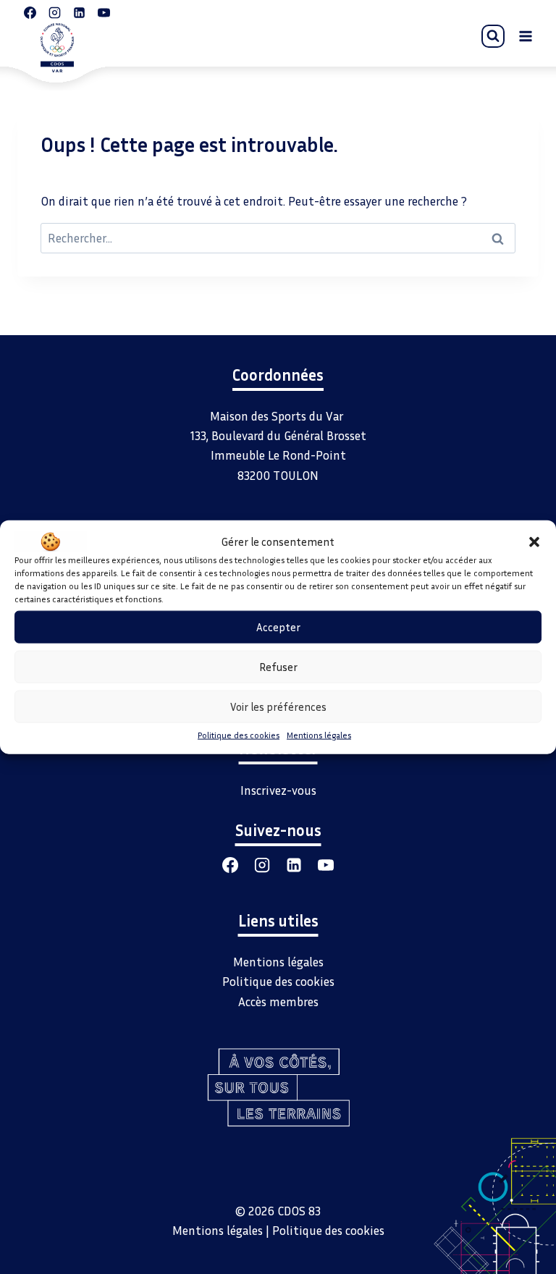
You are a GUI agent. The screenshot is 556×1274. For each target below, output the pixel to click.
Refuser (278, 666)
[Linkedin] (294, 865)
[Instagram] (262, 865)
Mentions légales (319, 734)
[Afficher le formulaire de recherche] (493, 36)
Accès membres (278, 1001)
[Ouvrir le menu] (525, 36)
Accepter (278, 626)
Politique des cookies (238, 734)
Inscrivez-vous (278, 790)
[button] (534, 541)
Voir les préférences (278, 706)
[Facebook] (230, 865)
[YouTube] (326, 865)
